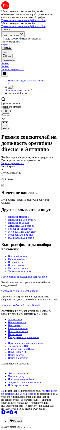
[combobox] (16, 103)
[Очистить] (6, 111)
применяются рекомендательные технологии (29, 392)
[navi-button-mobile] (4, 73)
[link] (7, 56)
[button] (5, 63)
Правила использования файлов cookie (23, 26)
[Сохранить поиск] (4, 124)
